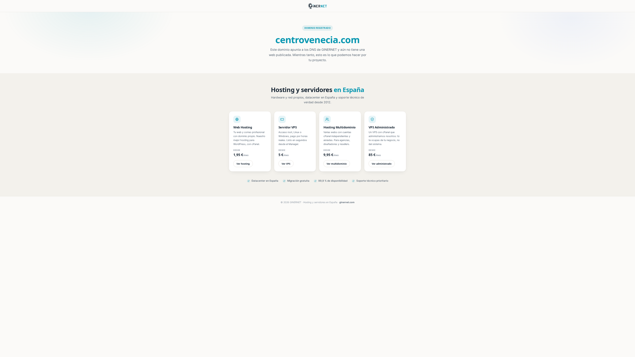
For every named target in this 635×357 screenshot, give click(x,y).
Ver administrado (382, 163)
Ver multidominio (337, 163)
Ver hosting (243, 163)
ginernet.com (347, 202)
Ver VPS (286, 163)
